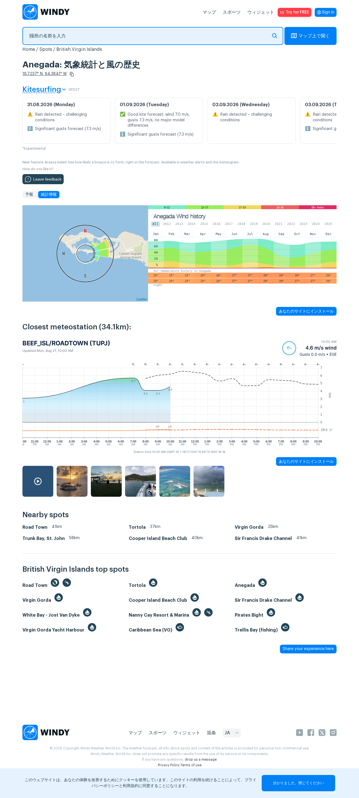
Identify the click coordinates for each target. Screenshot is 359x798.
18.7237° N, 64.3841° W (44, 74)
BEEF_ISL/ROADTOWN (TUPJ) (66, 343)
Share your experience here (308, 649)
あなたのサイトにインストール (306, 311)
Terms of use (190, 765)
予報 (29, 195)
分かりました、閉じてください (298, 783)
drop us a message (201, 759)
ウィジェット (260, 12)
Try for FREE (297, 12)
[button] (72, 74)
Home (28, 49)
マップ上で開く (314, 36)
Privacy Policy (169, 765)
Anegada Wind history (179, 216)
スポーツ (232, 12)
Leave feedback (47, 179)
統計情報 (49, 195)
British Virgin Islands (79, 49)
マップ (209, 12)
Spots (45, 49)
